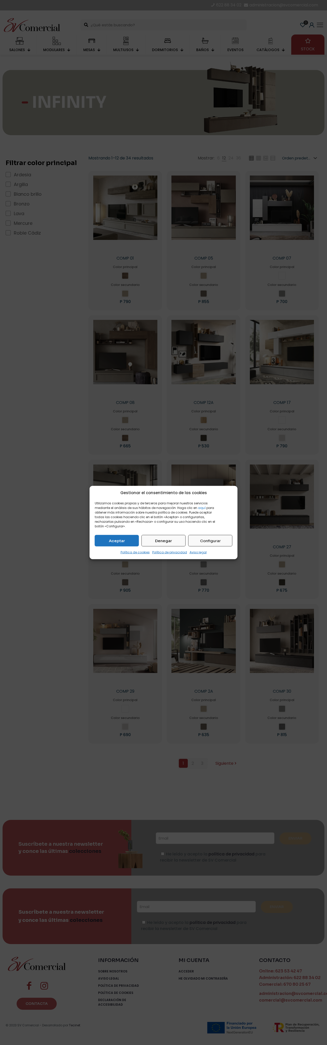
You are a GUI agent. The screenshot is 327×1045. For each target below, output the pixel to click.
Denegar (163, 540)
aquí (202, 508)
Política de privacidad (169, 552)
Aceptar (117, 540)
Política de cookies (135, 552)
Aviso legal (198, 552)
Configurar (210, 540)
